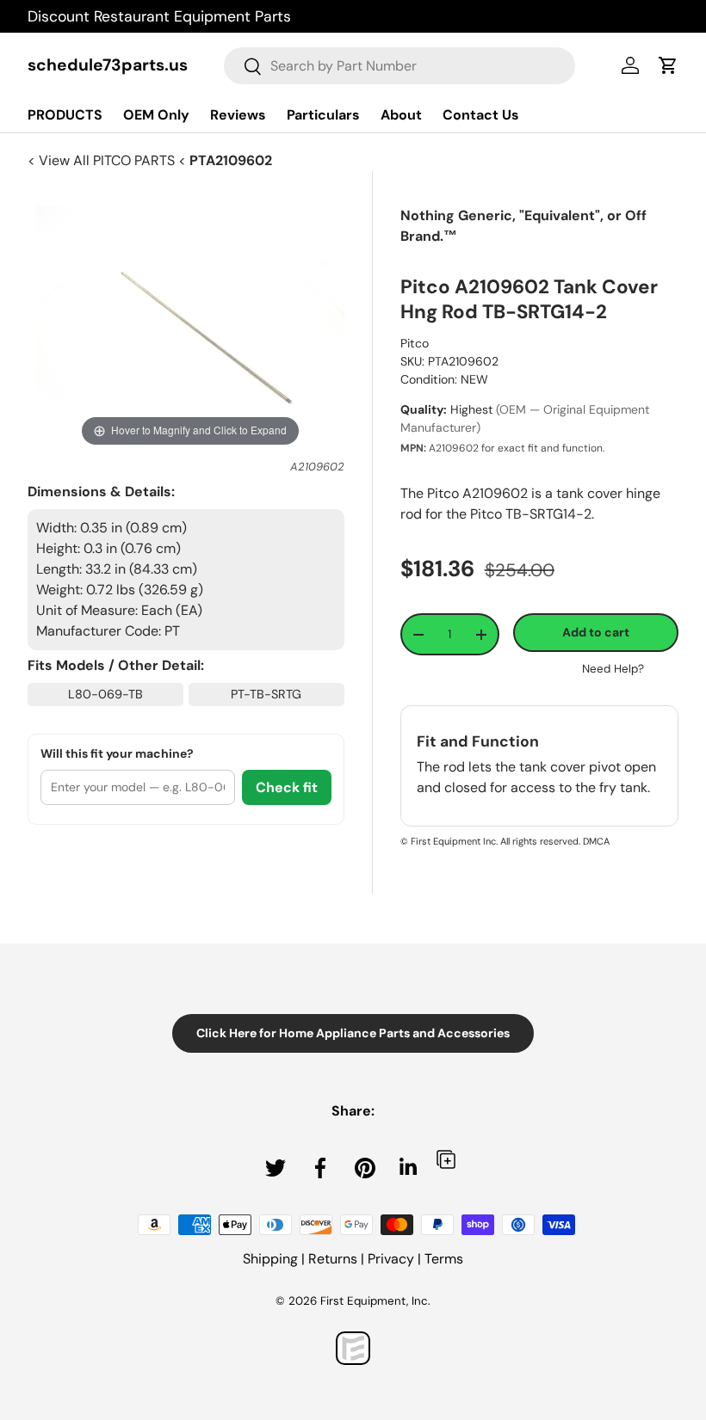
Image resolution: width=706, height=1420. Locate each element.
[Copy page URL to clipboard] (446, 1159)
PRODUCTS (65, 115)
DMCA (596, 841)
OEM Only (156, 115)
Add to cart (595, 632)
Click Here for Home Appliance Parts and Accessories (353, 1033)
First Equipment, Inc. (375, 1301)
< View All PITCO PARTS (103, 160)
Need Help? (613, 668)
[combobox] (399, 65)
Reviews (238, 115)
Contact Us (481, 115)
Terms (443, 1259)
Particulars (323, 115)
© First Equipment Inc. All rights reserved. (490, 841)
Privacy (391, 1259)
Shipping (270, 1259)
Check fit (287, 787)
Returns (332, 1259)
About (401, 115)
